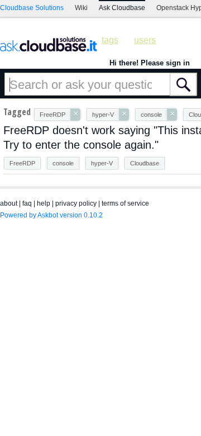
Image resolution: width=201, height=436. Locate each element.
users (145, 40)
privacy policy (76, 203)
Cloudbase (144, 163)
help (43, 203)
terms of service (125, 203)
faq (27, 203)
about (8, 203)
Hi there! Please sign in (149, 63)
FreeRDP (22, 163)
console (63, 163)
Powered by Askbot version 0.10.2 (51, 215)
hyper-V (102, 163)
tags (110, 40)
